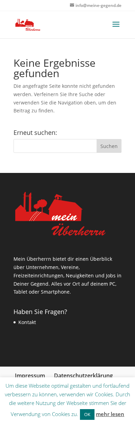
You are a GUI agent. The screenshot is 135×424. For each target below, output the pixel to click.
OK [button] (87, 414)
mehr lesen (110, 414)
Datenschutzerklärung (83, 375)
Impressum (30, 375)
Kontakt (27, 322)
